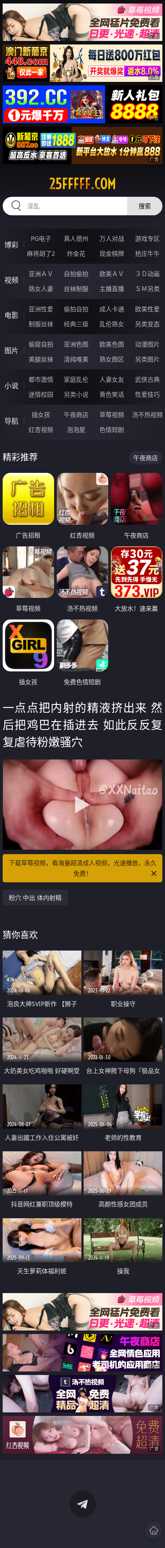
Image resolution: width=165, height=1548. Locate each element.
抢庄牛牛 (147, 253)
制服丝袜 (41, 324)
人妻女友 (111, 379)
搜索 (145, 206)
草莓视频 (111, 414)
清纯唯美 (76, 359)
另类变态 (147, 324)
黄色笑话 (111, 394)
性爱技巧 (147, 394)
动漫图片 (147, 344)
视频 (11, 280)
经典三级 (76, 324)
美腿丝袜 (41, 359)
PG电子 (41, 238)
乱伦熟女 (111, 324)
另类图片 (147, 359)
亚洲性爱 (41, 309)
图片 (11, 350)
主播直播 (111, 288)
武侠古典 (147, 379)
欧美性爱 (147, 309)
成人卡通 (111, 309)
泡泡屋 (76, 429)
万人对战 (111, 238)
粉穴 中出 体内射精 (35, 897)
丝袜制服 (76, 288)
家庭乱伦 (76, 379)
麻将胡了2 (41, 253)
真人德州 (76, 238)
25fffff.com (82, 183)
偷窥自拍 (41, 344)
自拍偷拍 (76, 273)
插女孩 (41, 414)
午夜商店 (76, 414)
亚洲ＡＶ (41, 273)
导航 (11, 421)
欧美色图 (111, 344)
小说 (11, 386)
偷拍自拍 (76, 309)
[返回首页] (153, 1530)
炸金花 (76, 253)
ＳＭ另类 (147, 288)
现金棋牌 (111, 253)
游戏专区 (147, 238)
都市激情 (41, 379)
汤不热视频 (147, 414)
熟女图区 (111, 359)
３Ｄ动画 (147, 273)
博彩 (11, 245)
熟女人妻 (41, 288)
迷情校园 (41, 394)
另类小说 (76, 394)
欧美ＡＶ (111, 273)
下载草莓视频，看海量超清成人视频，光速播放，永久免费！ (83, 868)
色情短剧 (111, 429)
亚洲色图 (76, 344)
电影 (11, 315)
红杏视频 (41, 429)
